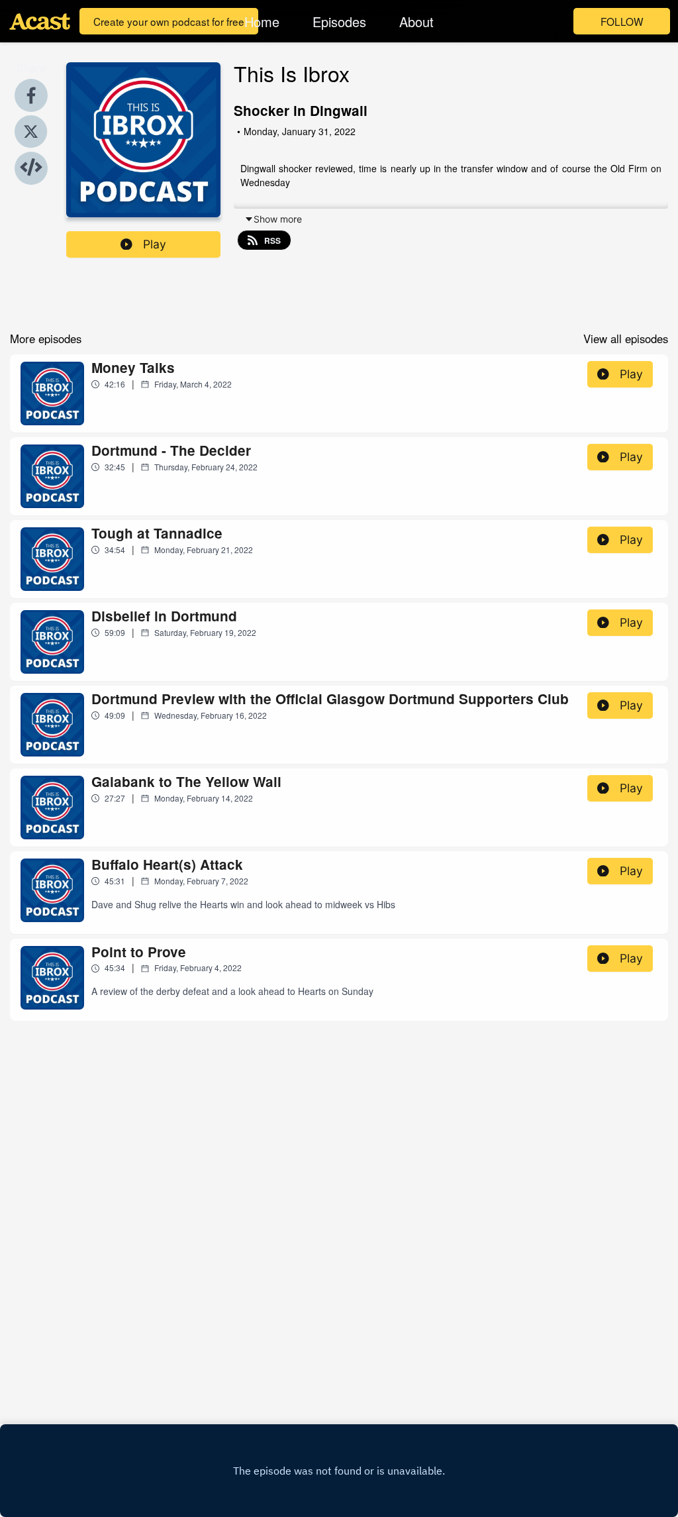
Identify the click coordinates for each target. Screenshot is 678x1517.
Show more (278, 219)
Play (154, 244)
